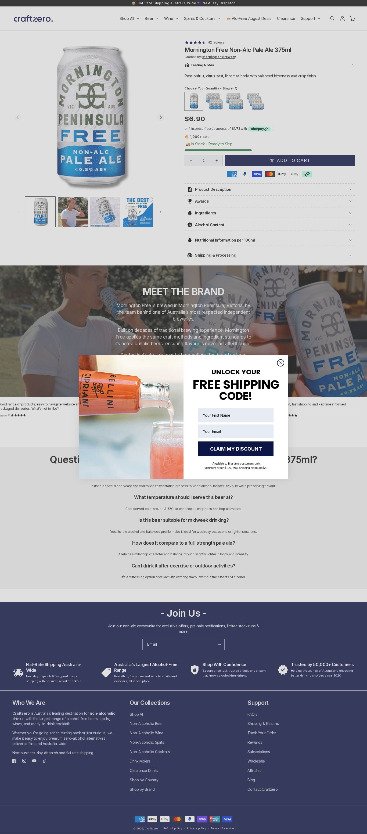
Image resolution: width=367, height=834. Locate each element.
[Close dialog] (280, 363)
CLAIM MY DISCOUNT (236, 449)
